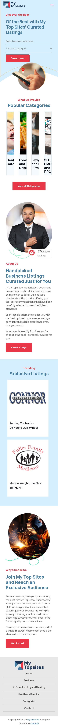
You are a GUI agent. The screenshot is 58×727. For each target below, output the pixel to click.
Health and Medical (29, 694)
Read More (44, 432)
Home (29, 673)
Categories (29, 701)
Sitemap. (34, 723)
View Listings (19, 347)
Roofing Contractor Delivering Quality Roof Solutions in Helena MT (24, 427)
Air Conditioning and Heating (29, 687)
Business (29, 680)
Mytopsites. (33, 719)
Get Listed (17, 643)
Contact (29, 708)
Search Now (18, 58)
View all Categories (29, 186)
